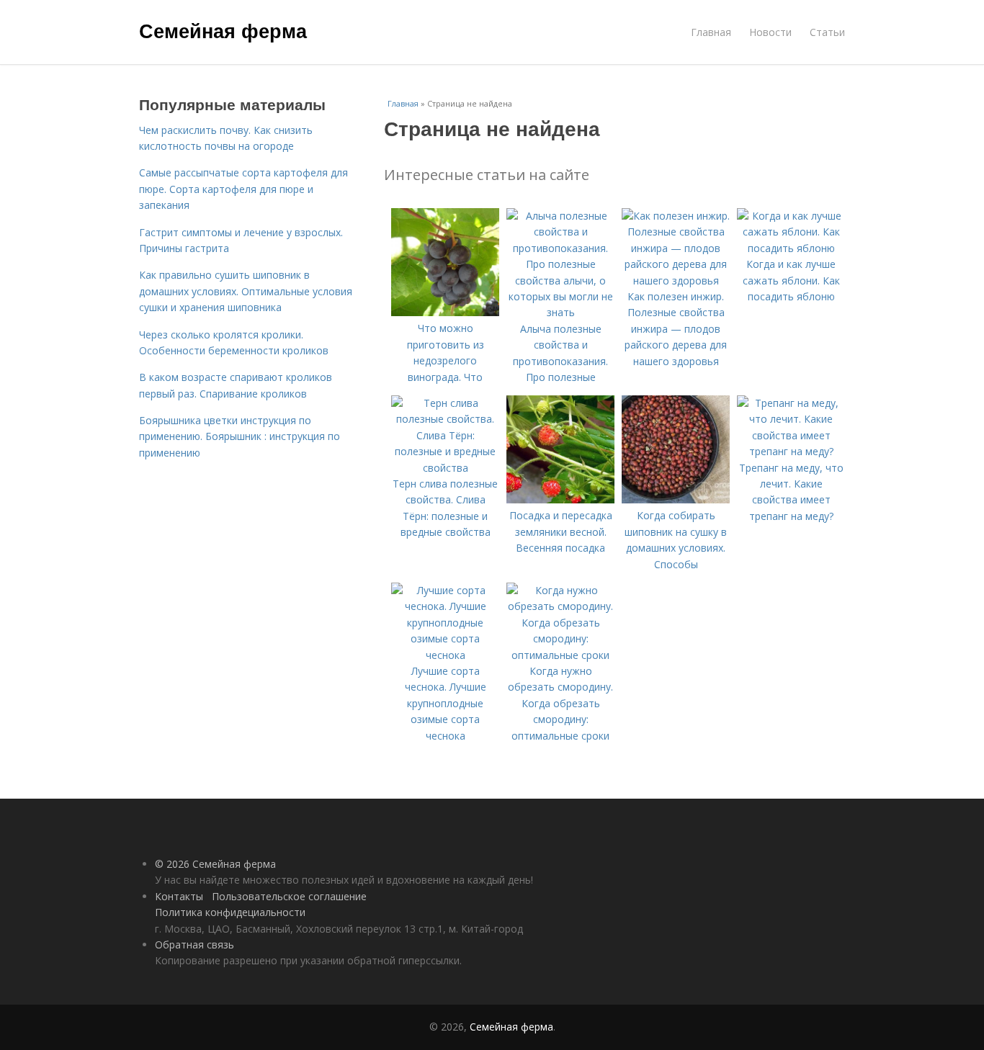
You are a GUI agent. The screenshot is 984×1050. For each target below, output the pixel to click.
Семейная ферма (223, 30)
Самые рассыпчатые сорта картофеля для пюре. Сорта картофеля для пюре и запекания (243, 189)
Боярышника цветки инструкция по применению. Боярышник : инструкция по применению (239, 436)
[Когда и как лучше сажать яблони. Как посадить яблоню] (791, 248)
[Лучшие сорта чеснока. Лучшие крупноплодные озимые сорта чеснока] (445, 655)
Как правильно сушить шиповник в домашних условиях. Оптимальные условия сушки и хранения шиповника (245, 291)
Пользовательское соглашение (289, 896)
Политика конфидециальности (230, 912)
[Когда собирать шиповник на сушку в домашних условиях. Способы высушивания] (676, 499)
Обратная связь (194, 944)
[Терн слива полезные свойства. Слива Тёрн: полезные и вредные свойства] (445, 468)
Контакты (179, 896)
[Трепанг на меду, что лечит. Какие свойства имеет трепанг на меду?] (791, 451)
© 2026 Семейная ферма (215, 864)
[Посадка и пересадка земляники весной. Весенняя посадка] (560, 499)
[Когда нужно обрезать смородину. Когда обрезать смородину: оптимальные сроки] (560, 655)
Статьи (827, 32)
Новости (770, 32)
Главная (711, 32)
